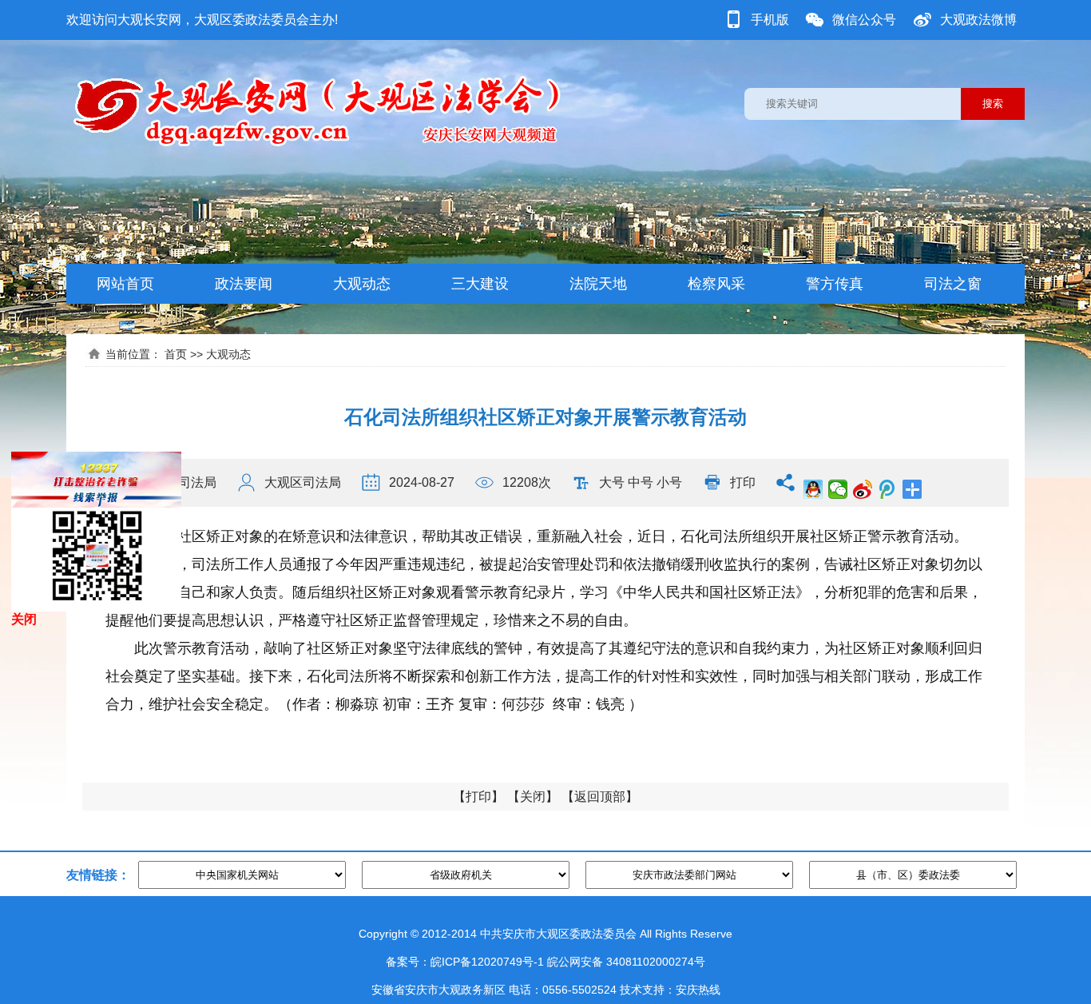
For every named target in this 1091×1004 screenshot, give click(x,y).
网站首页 (125, 284)
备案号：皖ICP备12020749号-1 (465, 961)
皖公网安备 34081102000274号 (626, 961)
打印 (743, 482)
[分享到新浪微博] (863, 489)
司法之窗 (953, 284)
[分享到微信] (838, 489)
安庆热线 (698, 989)
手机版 (770, 19)
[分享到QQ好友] (813, 489)
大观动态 (362, 284)
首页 (176, 354)
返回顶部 (599, 796)
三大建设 (480, 284)
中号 (640, 482)
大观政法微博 (978, 19)
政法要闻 (243, 284)
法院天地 (598, 284)
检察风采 (716, 284)
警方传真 (834, 284)
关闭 (533, 796)
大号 (612, 482)
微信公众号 (864, 19)
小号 (669, 482)
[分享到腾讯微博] (888, 489)
